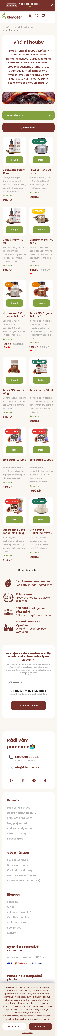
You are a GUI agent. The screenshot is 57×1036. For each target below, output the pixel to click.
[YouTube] (34, 780)
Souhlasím (40, 1026)
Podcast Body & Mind (20, 828)
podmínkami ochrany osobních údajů (28, 694)
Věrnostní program (19, 833)
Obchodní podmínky (19, 870)
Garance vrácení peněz (21, 875)
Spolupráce (14, 927)
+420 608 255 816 (27, 757)
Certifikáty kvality (18, 917)
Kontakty (12, 902)
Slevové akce (15, 838)
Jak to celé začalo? (19, 912)
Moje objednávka (17, 860)
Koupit (14, 159)
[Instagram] (12, 780)
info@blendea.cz (26, 767)
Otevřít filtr (30, 127)
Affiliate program (17, 922)
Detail (41, 159)
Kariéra (11, 932)
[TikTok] (45, 780)
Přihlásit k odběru (28, 705)
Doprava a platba (18, 865)
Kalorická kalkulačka (19, 818)
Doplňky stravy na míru (21, 812)
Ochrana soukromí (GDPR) (23, 880)
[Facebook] (23, 780)
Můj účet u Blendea (18, 807)
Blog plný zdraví (17, 823)
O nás (10, 907)
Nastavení (27, 1032)
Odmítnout (14, 1026)
